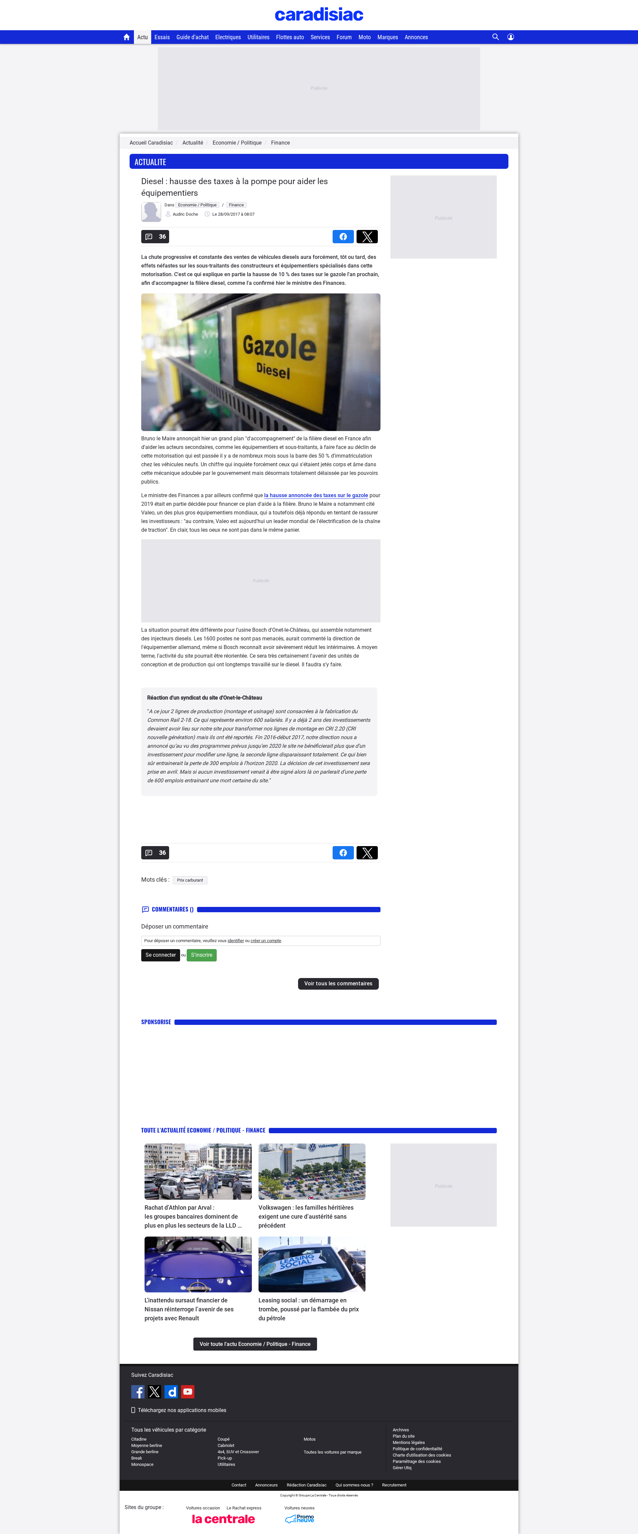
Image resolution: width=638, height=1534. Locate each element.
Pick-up (225, 1458)
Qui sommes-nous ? (354, 1484)
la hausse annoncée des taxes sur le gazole (316, 495)
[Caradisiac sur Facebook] (138, 1392)
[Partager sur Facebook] (345, 234)
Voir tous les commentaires (338, 983)
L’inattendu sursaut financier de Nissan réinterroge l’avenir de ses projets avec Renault (189, 1309)
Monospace (142, 1464)
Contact (239, 1484)
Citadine (139, 1439)
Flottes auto (290, 37)
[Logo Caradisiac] (319, 26)
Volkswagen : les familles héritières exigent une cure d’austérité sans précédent (306, 1216)
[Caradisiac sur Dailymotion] (171, 1392)
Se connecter (161, 955)
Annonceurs (266, 1484)
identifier (236, 940)
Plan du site (404, 1436)
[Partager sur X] (368, 234)
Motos (310, 1439)
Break (136, 1458)
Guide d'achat (192, 37)
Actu (142, 37)
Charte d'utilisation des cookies (422, 1455)
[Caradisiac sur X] (155, 1392)
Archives (401, 1429)
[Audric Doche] (151, 220)
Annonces (416, 37)
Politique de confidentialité (417, 1448)
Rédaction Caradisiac (307, 1484)
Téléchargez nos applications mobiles (182, 1410)
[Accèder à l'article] (198, 1172)
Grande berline (145, 1451)
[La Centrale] (223, 1525)
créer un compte (266, 940)
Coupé (224, 1439)
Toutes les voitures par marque (333, 1452)
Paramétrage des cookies (417, 1461)
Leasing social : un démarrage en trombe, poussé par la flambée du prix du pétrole (309, 1309)
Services (320, 37)
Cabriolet (226, 1445)
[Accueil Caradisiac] (127, 37)
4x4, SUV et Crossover (238, 1451)
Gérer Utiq (402, 1467)
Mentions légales (409, 1442)
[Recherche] (495, 37)
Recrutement (394, 1484)
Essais (162, 37)
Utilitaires (258, 37)
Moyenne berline (146, 1445)
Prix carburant (190, 880)
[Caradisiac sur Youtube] (187, 1392)
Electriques (228, 37)
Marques (387, 37)
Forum (344, 37)
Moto (365, 37)
